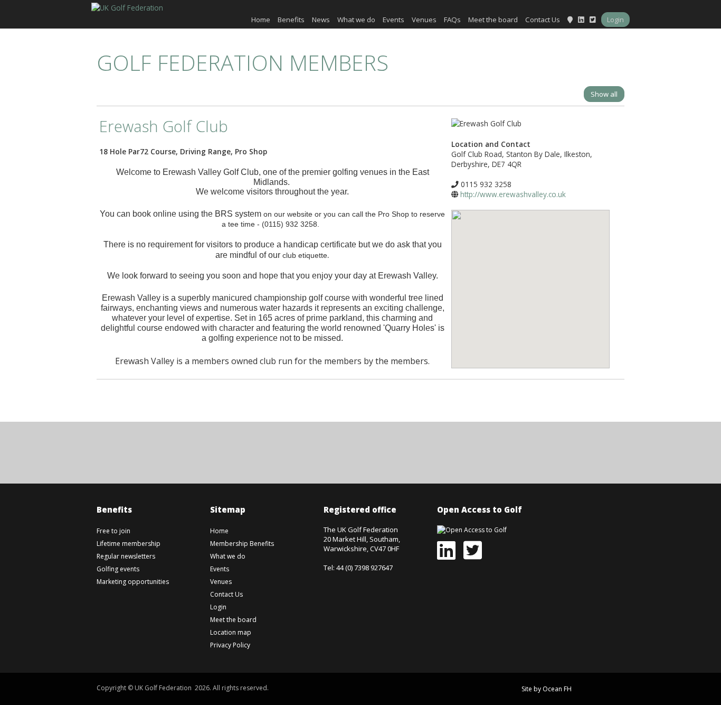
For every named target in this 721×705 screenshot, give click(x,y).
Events (393, 19)
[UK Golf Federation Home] (127, 7)
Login (615, 19)
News (321, 19)
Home (260, 19)
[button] (530, 281)
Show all (604, 94)
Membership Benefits (242, 543)
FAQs (452, 19)
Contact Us (542, 19)
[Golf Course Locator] (570, 19)
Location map (230, 632)
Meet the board (493, 19)
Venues (424, 19)
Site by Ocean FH (546, 688)
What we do (356, 19)
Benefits (291, 19)
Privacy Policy (230, 645)
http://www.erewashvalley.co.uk (513, 194)
